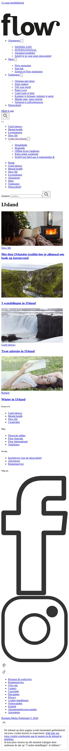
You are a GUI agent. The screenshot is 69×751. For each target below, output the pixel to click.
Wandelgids (21, 145)
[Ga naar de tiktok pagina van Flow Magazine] (4, 673)
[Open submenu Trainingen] (21, 75)
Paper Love (21, 90)
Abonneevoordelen (25, 53)
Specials (19, 68)
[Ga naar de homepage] (30, 34)
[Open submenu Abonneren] (22, 41)
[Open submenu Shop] (15, 59)
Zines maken (21, 84)
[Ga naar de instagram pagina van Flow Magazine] (34, 661)
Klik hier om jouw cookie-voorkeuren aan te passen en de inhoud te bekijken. (33, 736)
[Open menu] (2, 121)
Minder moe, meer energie (29, 99)
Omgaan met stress (25, 81)
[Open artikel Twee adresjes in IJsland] (32, 341)
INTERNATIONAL (26, 50)
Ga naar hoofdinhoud (12, 2)
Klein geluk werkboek (26, 154)
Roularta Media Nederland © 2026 (19, 718)
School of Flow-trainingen (29, 71)
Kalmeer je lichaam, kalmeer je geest (34, 96)
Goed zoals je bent (24, 93)
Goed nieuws (8, 344)
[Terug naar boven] (4, 724)
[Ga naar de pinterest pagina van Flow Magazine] (4, 667)
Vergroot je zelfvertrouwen (29, 102)
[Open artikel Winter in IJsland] (32, 389)
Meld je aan (7, 110)
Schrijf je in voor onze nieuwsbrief (33, 56)
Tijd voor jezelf (23, 87)
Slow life (6, 247)
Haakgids (20, 148)
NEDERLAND (23, 47)
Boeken (5, 392)
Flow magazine (23, 65)
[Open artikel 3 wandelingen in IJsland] (32, 296)
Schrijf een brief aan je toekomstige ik (35, 157)
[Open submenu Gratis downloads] (28, 139)
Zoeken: (5, 196)
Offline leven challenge (27, 151)
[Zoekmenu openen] (5, 115)
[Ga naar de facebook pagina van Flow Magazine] (34, 594)
